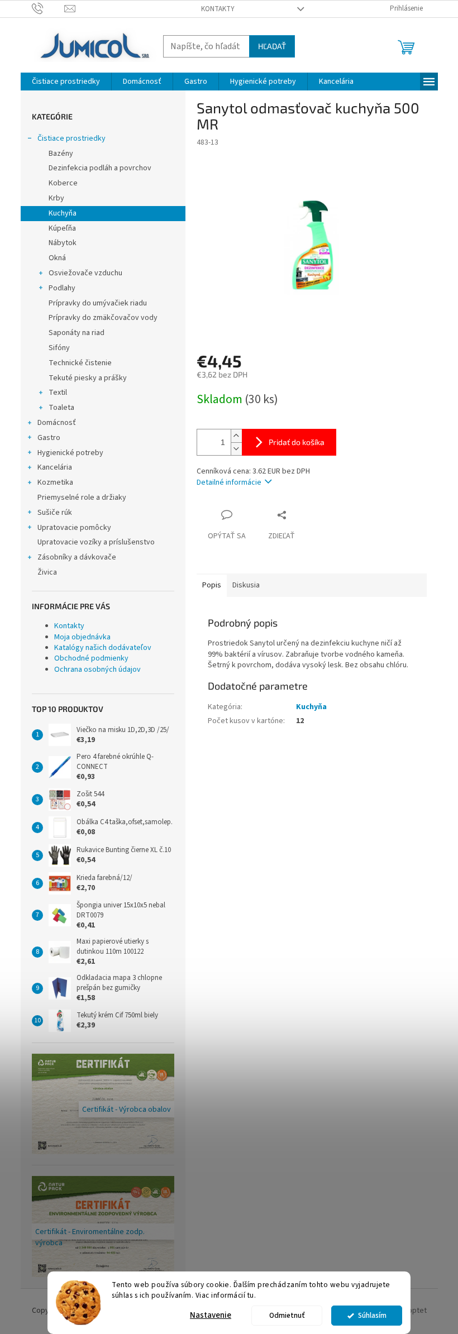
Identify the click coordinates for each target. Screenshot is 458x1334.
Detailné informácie (229, 482)
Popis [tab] (211, 585)
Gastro (48, 437)
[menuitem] (66, 81)
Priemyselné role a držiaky (81, 497)
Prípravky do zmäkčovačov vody (103, 317)
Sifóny (59, 347)
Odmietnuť (287, 1315)
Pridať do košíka (297, 442)
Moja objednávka (82, 637)
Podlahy (62, 288)
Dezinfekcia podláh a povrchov (100, 168)
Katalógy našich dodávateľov (102, 647)
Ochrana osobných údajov (97, 669)
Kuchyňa (63, 213)
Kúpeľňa (62, 228)
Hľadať (272, 46)
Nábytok (63, 242)
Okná (57, 258)
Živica (47, 572)
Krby (56, 198)
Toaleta (61, 407)
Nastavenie (210, 1315)
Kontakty (218, 9)
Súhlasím (372, 1315)
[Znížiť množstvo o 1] (236, 448)
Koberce (63, 183)
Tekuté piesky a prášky (88, 378)
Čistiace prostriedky (71, 138)
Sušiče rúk (54, 512)
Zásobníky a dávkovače (76, 557)
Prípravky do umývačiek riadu (98, 303)
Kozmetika (55, 482)
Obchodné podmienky (91, 658)
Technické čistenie (80, 363)
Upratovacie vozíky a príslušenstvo (96, 542)
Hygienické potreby (70, 452)
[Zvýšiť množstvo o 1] (236, 435)
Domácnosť (56, 422)
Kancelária (54, 467)
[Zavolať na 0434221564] (48, 8)
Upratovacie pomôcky (74, 527)
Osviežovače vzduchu (85, 273)
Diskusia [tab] (246, 585)
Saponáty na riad (76, 332)
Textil (58, 392)
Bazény (61, 153)
